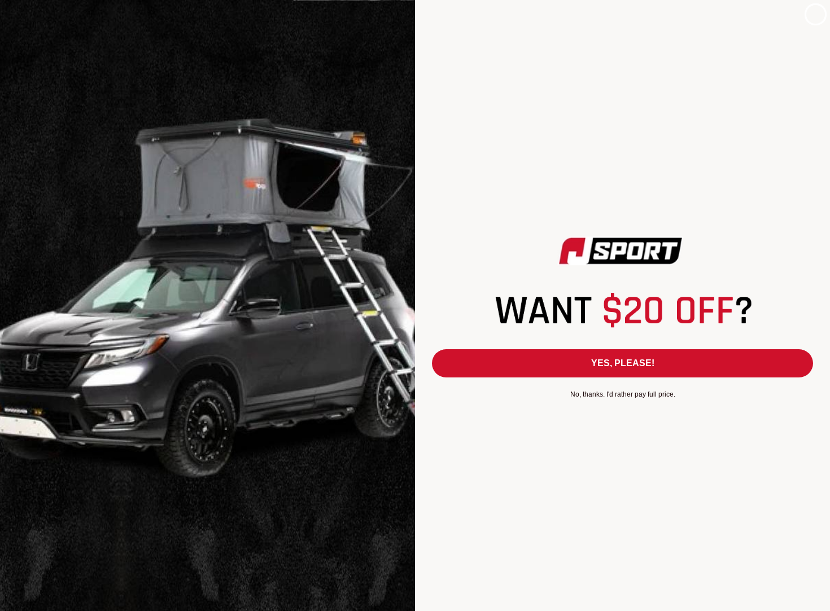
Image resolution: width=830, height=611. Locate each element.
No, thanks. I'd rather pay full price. (622, 394)
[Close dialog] (815, 14)
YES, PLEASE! (622, 363)
